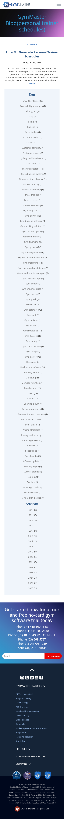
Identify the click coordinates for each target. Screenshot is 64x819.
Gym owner (31, 283)
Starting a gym (31, 466)
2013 (30, 520)
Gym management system (31, 257)
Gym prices (31, 294)
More (32, 83)
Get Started (53, 656)
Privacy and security (31, 435)
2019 (30, 551)
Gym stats (31, 325)
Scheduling (20, 741)
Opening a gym (31, 403)
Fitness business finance (31, 179)
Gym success (31, 335)
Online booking (22, 715)
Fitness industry (31, 184)
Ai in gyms (31, 111)
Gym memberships (31, 278)
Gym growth (31, 247)
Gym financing (31, 241)
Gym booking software (31, 221)
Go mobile (20, 724)
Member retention (31, 382)
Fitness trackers (31, 194)
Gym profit (31, 299)
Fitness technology (31, 189)
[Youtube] (36, 678)
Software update (30, 461)
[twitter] (27, 678)
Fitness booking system (31, 174)
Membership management (27, 711)
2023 (30, 572)
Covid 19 (30, 142)
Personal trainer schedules (31, 414)
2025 (30, 583)
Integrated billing (23, 698)
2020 (30, 556)
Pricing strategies (31, 429)
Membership (30, 388)
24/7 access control (24, 694)
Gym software (31, 309)
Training (30, 476)
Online (30, 398)
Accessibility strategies (31, 106)
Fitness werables (31, 205)
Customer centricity (31, 147)
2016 (30, 536)
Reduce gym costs (31, 440)
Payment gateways (31, 409)
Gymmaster (30, 356)
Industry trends (31, 372)
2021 (31, 562)
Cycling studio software (31, 158)
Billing (31, 121)
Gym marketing (30, 262)
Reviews (31, 445)
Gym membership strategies (31, 273)
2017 (30, 541)
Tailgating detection (24, 736)
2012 (31, 515)
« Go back (32, 44)
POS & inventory (23, 707)
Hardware (31, 362)
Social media (31, 456)
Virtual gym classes (31, 497)
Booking (31, 127)
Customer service (31, 153)
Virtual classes (31, 492)
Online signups (22, 719)
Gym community (31, 236)
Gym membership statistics (31, 268)
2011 (31, 509)
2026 (30, 588)
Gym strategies (30, 330)
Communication (31, 137)
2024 (30, 577)
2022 (30, 567)
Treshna (31, 482)
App (31, 116)
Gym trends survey (31, 346)
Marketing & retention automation (31, 728)
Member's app (22, 702)
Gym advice (30, 215)
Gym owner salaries (31, 288)
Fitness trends (31, 200)
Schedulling (31, 450)
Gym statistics (31, 320)
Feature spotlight (30, 168)
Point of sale (31, 424)
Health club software (30, 367)
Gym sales (31, 304)
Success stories (31, 471)
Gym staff (31, 315)
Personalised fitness (31, 419)
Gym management (30, 252)
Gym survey (31, 341)
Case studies (31, 132)
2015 (31, 530)
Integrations (21, 732)
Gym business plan (31, 231)
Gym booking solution (31, 226)
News (30, 393)
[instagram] (22, 678)
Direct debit (31, 163)
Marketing (31, 377)
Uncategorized (30, 487)
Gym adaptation (31, 210)
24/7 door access (31, 100)
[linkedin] (32, 678)
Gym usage (31, 351)
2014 (30, 525)
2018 (30, 546)
